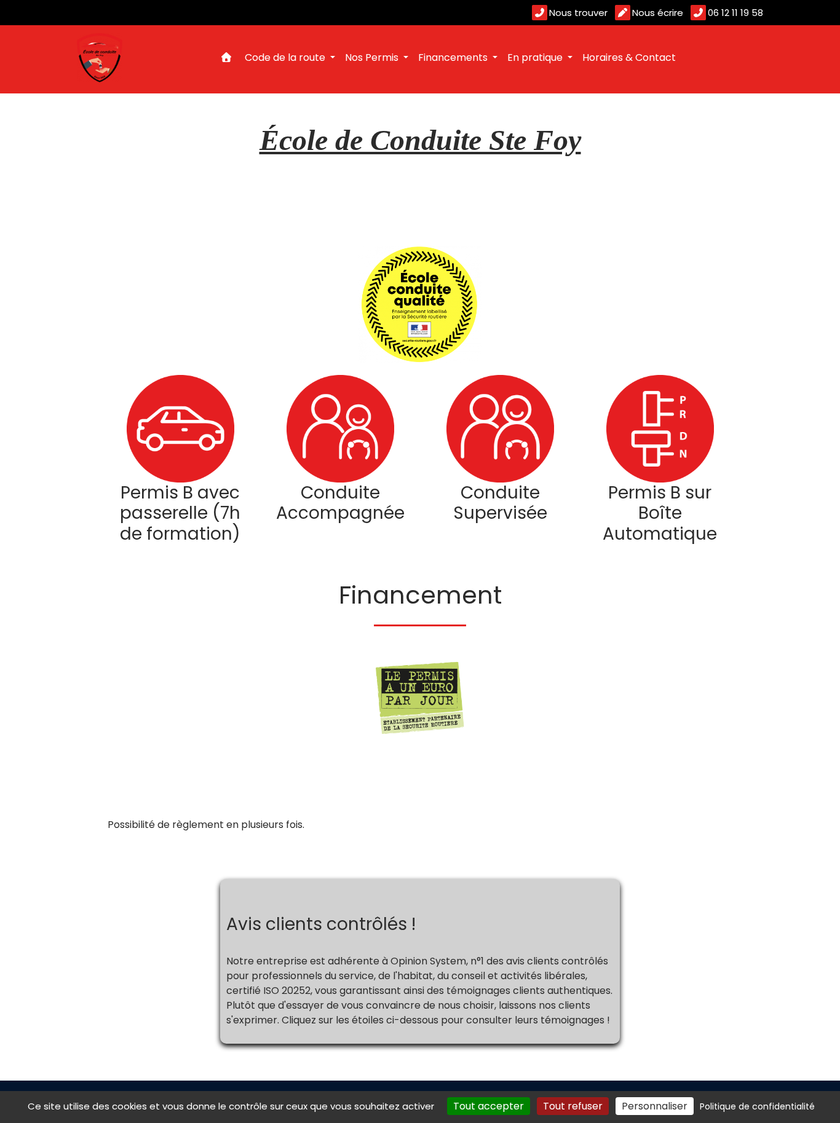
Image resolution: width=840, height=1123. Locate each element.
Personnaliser (654, 1106)
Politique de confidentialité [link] (757, 1106)
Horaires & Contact (629, 57)
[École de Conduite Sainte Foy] (99, 57)
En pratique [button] (536, 57)
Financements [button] (454, 57)
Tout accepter (488, 1106)
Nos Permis (373, 57)
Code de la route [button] (286, 57)
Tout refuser (573, 1106)
